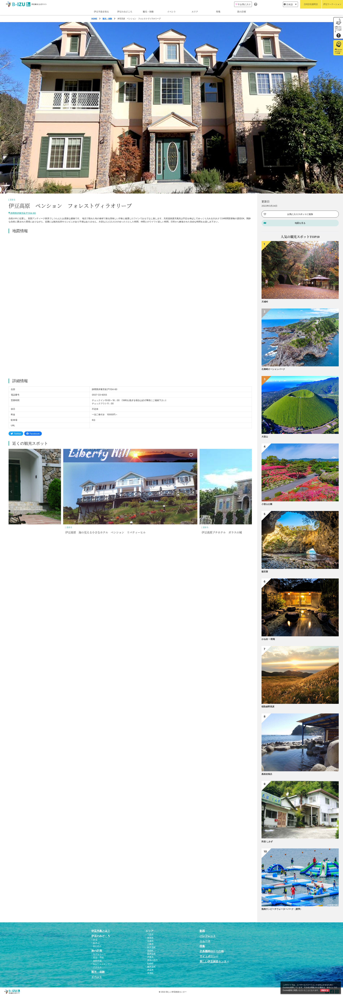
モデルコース (99, 954)
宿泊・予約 (98, 957)
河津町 (150, 973)
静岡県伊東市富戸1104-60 (23, 213)
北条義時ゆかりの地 (212, 951)
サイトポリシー (209, 956)
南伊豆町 (151, 947)
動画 (202, 930)
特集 (218, 12)
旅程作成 (97, 960)
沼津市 (150, 940)
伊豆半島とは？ (100, 930)
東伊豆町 (151, 966)
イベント (171, 12)
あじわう (97, 946)
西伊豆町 (151, 953)
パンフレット (208, 935)
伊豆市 (150, 969)
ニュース (205, 941)
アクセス (97, 967)
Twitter (17, 433)
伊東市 (150, 957)
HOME (94, 18)
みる (95, 939)
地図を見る (300, 223)
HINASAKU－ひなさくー (216, 532)
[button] (11, 492)
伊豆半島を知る (101, 12)
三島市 (150, 944)
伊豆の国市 (152, 960)
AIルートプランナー (102, 964)
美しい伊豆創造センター (214, 961)
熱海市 (150, 937)
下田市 (150, 934)
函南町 (150, 950)
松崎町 (150, 963)
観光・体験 (148, 12)
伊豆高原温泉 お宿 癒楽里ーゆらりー (89, 532)
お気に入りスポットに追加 (300, 214)
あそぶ (96, 942)
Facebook (35, 433)
